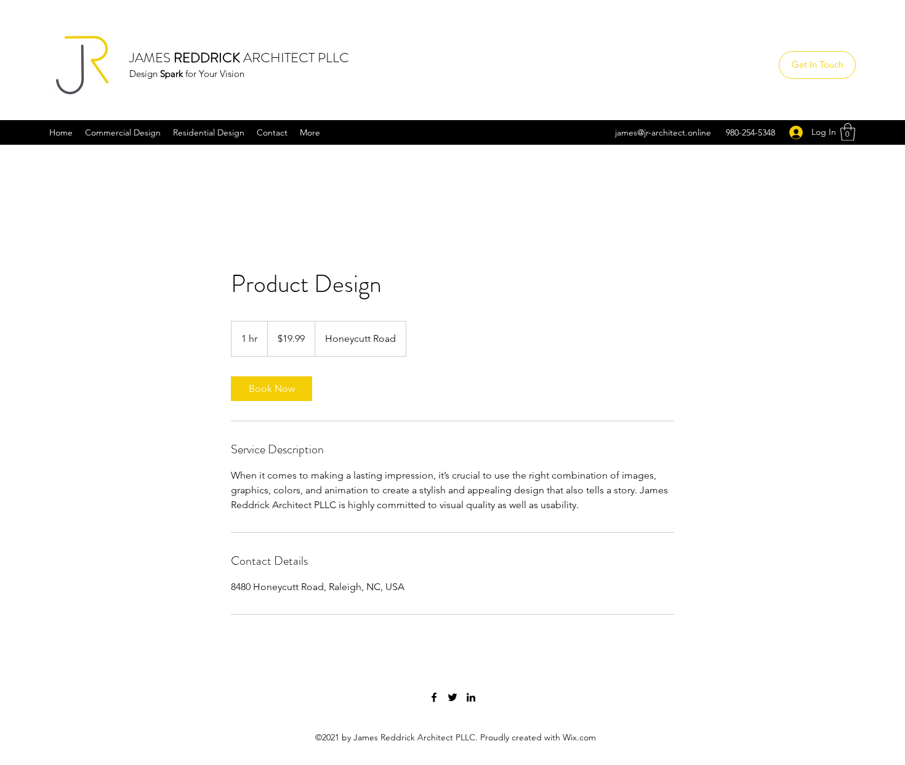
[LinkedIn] (471, 697)
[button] (847, 132)
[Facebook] (434, 697)
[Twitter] (452, 697)
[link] (271, 388)
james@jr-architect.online (663, 132)
